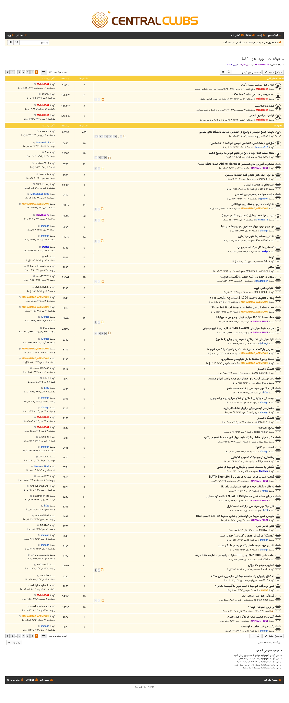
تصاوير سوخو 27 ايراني (261, 565)
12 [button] (12, 72)
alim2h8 (263, 559)
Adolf (265, 136)
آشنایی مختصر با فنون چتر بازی (256, 236)
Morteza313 (261, 147)
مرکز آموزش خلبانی (259, 442)
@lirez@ (264, 344)
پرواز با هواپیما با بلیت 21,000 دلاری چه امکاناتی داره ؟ (242, 297)
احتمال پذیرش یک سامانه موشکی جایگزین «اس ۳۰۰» (242, 576)
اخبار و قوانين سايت (204, 89)
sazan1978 (43, 476)
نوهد (271, 257)
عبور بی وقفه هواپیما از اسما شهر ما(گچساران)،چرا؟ (244, 586)
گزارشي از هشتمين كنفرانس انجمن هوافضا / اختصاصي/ (242, 143)
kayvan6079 (42, 215)
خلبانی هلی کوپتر (264, 288)
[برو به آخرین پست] (34, 84)
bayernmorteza (41, 496)
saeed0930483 (260, 373)
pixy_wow (263, 157)
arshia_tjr (44, 437)
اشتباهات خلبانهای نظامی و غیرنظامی (252, 204)
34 (110, 137)
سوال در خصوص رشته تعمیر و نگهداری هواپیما (247, 276)
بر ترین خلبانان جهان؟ (261, 607)
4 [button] (23, 72)
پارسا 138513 (42, 184)
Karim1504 (262, 240)
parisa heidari (261, 432)
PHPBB (151, 687)
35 (105, 137)
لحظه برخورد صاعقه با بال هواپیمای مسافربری (247, 359)
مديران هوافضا (232, 64)
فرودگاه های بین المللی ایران (257, 595)
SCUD (46, 328)
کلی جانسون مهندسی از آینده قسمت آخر (250, 388)
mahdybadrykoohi (39, 486)
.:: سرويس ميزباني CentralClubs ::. (252, 94)
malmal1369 (42, 515)
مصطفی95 (263, 461)
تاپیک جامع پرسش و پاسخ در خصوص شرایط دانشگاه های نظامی (236, 132)
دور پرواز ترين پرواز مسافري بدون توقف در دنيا (247, 226)
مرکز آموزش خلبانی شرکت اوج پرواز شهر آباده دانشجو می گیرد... (237, 437)
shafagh (264, 231)
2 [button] (32, 72)
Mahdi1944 (262, 89)
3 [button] (28, 72)
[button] (44, 72)
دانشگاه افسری (265, 369)
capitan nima (261, 600)
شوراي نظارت (246, 64)
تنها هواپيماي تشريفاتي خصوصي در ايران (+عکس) (245, 339)
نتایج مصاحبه (266, 427)
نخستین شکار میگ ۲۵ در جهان (255, 247)
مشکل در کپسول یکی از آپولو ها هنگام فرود (249, 408)
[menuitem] (261, 35)
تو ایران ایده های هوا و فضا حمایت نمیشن (249, 175)
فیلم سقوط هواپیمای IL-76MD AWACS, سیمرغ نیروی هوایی (238, 328)
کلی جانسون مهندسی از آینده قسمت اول (250, 506)
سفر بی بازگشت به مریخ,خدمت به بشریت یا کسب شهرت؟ (240, 349)
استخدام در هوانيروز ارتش (259, 184)
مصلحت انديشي (264, 105)
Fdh (266, 261)
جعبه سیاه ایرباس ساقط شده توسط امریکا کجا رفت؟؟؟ (242, 307)
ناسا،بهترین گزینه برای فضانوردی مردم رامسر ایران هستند (241, 378)
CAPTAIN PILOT (261, 65)
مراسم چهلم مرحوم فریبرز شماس (254, 194)
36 (101, 137)
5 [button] (19, 72)
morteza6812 (42, 163)
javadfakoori (261, 281)
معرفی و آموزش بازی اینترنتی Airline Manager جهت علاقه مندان (236, 164)
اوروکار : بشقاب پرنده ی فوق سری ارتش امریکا (247, 486)
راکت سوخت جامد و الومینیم (257, 626)
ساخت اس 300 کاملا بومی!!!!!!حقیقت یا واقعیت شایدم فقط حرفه (234, 555)
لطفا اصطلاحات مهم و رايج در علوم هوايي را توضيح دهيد (241, 153)
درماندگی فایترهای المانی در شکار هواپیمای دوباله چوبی (242, 398)
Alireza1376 (261, 422)
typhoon (263, 199)
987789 (259, 611)
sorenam (44, 131)
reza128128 (42, 276)
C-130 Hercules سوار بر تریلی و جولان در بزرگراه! (245, 317)
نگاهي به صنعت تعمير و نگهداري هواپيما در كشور (245, 467)
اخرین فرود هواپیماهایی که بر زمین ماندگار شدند (246, 545)
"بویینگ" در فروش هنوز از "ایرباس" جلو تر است (247, 535)
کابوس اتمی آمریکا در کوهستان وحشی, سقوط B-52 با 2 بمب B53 (235, 516)
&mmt (265, 491)
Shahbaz (263, 471)
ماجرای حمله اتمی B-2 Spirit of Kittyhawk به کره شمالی (240, 496)
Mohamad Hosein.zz (257, 271)
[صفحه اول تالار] (144, 19)
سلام (271, 267)
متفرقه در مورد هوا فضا (263, 58)
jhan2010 (263, 580)
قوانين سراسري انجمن (261, 115)
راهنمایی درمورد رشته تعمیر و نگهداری (252, 457)
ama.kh (264, 189)
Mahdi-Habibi (261, 292)
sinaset (264, 590)
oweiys (264, 251)
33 (114, 137)
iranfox (45, 94)
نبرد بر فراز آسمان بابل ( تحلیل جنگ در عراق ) (248, 215)
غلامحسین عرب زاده (40, 555)
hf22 (265, 393)
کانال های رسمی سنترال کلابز (257, 84)
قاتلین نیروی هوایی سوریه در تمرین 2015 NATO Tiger (241, 476)
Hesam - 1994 (41, 466)
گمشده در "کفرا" (265, 447)
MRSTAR (263, 530)
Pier (47, 152)
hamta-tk (263, 179)
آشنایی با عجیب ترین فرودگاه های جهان (250, 616)
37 (96, 137)
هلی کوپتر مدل (265, 526)
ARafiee (45, 317)
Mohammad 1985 (39, 194)
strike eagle (43, 565)
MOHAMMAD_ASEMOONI (254, 208)
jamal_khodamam (39, 606)
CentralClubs (140, 687)
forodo (264, 569)
